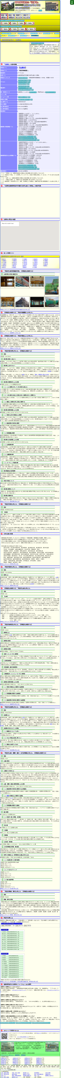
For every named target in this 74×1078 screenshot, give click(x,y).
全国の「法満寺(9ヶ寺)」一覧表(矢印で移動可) (12, 20)
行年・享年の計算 (5, 1074)
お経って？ (3, 1075)
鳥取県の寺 (15, 1059)
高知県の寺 (3, 1062)
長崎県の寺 (38, 1062)
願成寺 (35, 265)
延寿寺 (25, 265)
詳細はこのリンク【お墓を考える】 (9, 888)
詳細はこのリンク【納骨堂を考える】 (10, 704)
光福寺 (14, 267)
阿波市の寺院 (23, 35)
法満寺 (7, 64)
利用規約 (23, 1055)
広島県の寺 (3, 1061)
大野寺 (36, 262)
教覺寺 (45, 265)
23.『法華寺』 (14, 29)
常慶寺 (25, 259)
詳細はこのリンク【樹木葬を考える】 (10, 501)
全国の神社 (21, 33)
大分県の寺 (15, 1063)
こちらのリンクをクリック (19, 990)
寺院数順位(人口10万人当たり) (26, 138)
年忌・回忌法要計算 (38, 1074)
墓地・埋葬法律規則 (16, 1075)
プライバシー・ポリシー (7, 1055)
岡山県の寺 (38, 1059)
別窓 (29, 80)
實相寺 (25, 267)
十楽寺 (35, 267)
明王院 (25, 264)
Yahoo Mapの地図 (23, 81)
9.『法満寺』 (21, 23)
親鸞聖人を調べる (49, 1075)
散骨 (23, 374)
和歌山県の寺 (4, 1059)
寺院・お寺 (36, 1075)
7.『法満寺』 (14, 23)
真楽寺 (36, 259)
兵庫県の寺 (27, 1058)
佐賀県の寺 (27, 1062)
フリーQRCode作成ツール (23, 1036)
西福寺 (36, 260)
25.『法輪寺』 (21, 29)
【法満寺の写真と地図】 (37, 43)
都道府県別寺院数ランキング (25, 136)
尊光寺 (25, 262)
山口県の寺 (15, 1061)
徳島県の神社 (33, 33)
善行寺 (15, 262)
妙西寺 (15, 264)
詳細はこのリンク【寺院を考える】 (9, 564)
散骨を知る (14, 1074)
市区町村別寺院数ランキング (25, 165)
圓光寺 (14, 265)
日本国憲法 (36, 1072)
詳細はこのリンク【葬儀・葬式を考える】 (11, 914)
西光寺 (25, 260)
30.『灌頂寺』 (31, 29)
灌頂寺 (4, 265)
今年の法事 (47, 1072)
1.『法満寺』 (5, 23)
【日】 (25, 925)
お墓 (57, 577)
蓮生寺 (46, 264)
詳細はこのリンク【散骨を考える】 (9, 585)
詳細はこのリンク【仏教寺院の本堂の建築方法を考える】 (15, 309)
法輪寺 (4, 264)
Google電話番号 (22, 86)
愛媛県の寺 (38, 1061)
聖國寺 (4, 260)
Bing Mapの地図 (22, 83)
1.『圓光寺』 (5, 29)
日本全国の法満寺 (23, 77)
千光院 (4, 262)
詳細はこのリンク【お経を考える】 (9, 621)
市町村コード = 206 (51, 92)
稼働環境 (17, 1055)
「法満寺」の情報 (23, 97)
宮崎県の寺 (27, 1063)
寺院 (8, 795)
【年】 (3, 925)
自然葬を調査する (27, 1075)
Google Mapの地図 (23, 80)
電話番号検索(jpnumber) (24, 89)
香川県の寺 (27, 1061)
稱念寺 (4, 259)
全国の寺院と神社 (6, 33)
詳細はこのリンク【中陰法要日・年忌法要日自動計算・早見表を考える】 (19, 981)
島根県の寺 (27, 1059)
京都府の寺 (3, 1058)
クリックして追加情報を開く (8, 1069)
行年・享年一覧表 (5, 1077)
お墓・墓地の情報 (5, 1072)
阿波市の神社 (46, 33)
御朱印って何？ (26, 1074)
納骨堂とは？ (15, 1077)
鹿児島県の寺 (39, 1063)
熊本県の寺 (3, 1063)
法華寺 (46, 262)
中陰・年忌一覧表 (16, 1072)
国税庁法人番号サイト (24, 99)
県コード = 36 (33, 92)
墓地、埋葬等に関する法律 (42, 374)
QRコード (39, 1033)
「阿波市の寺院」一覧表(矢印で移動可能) (11, 26)
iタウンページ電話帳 (23, 87)
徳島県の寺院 (11, 35)
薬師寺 (36, 264)
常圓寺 (15, 259)
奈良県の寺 (38, 1058)
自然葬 (49, 371)
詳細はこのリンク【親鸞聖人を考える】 (10, 333)
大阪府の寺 (15, 1058)
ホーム (40, 10)
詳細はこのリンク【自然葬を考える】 (10, 750)
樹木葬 (2, 725)
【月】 (17, 925)
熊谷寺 (4, 267)
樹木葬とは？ (26, 1072)
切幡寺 (46, 260)
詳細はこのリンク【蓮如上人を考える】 (10, 348)
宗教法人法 (47, 1074)
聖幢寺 (15, 260)
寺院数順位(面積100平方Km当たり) (27, 139)
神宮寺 (46, 259)
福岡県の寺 (15, 1062)
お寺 (12, 798)
